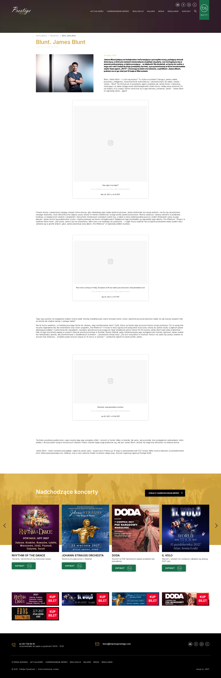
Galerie (151, 11)
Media (161, 11)
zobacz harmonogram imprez (163, 493)
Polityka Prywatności (27, 669)
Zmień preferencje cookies (48, 669)
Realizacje (138, 11)
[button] (4, 525)
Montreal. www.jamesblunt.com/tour (110, 407)
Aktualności (97, 11)
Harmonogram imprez (118, 11)
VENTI (207, 669)
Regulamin (173, 11)
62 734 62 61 (28, 644)
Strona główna (20, 662)
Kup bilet (20, 566)
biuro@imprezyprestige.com (117, 644)
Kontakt (186, 11)
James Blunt (114, 189)
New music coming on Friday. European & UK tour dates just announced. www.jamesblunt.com (110, 288)
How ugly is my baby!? (110, 185)
